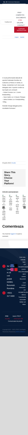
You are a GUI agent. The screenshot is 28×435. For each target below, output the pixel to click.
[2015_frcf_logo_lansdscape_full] (14, 255)
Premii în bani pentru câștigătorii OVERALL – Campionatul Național (11, 202)
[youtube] (16, 269)
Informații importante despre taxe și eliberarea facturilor (25, 200)
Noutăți (14, 163)
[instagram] (12, 269)
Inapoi (17, 37)
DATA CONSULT (20, 331)
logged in (13, 234)
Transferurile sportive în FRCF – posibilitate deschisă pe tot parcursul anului (18, 204)
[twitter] (16, 265)
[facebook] (12, 265)
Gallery (4, 213)
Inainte (22, 37)
